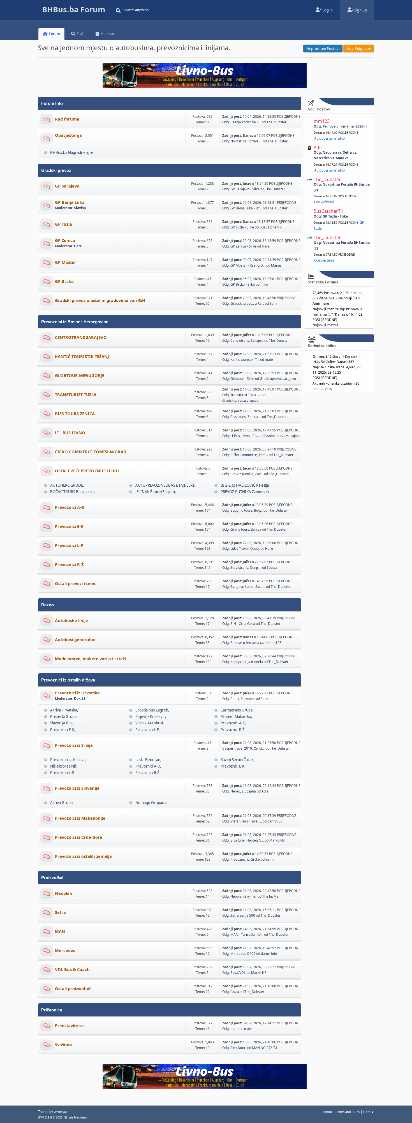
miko (264, 284)
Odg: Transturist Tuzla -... (241, 394)
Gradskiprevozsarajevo (278, 378)
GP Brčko (64, 281)
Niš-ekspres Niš (63, 766)
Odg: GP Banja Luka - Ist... (242, 208)
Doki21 (79, 698)
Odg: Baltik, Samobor (238, 698)
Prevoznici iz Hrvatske (77, 692)
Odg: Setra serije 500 (238, 915)
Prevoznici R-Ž (69, 564)
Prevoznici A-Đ (69, 507)
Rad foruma (67, 119)
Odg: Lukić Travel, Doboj (241, 548)
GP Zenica (65, 240)
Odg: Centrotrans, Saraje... (242, 340)
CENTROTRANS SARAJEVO (81, 337)
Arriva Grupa (61, 802)
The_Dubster (276, 122)
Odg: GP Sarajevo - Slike (241, 189)
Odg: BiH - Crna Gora (238, 623)
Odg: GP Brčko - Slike (238, 284)
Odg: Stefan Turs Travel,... (242, 821)
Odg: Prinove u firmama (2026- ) (340, 126)
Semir (274, 303)
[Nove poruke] (46, 120)
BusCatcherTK (271, 227)
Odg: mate (230, 1028)
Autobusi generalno (75, 639)
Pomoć (327, 1112)
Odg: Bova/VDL (234, 972)
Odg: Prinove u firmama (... (243, 642)
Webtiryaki (61, 1111)
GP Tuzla (63, 224)
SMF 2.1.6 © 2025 (50, 1117)
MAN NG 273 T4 (264, 1047)
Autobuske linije (71, 620)
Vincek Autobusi (149, 722)
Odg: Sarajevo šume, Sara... (243, 586)
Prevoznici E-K (69, 526)
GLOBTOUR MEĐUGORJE (79, 375)
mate (269, 359)
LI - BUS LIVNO (70, 432)
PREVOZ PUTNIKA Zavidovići (245, 491)
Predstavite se (69, 1025)
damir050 (275, 821)
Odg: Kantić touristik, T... (240, 359)
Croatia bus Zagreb (151, 710)
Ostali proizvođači (73, 988)
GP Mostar (65, 262)
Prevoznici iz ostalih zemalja (83, 856)
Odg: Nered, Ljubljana (239, 791)
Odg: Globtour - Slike (238, 378)
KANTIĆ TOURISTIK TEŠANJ (82, 356)
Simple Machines (75, 1117)
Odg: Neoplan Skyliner (239, 896)
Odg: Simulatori (234, 1047)
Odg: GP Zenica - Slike (239, 246)
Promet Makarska (236, 716)
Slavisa (80, 207)
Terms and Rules (348, 1112)
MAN (60, 931)
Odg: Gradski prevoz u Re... (243, 303)
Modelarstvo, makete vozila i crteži (90, 658)
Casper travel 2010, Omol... (243, 748)
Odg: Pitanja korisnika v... (241, 122)
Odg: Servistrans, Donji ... (241, 567)
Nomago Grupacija (151, 802)
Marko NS (277, 840)
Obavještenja (68, 135)
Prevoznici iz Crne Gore (78, 837)
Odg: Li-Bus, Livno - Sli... (240, 435)
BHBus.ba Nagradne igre (71, 152)
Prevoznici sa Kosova (67, 759)
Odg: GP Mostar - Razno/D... (243, 265)
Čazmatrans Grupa (237, 710)
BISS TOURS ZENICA (75, 413)
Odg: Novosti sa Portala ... (242, 141)
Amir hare (321, 303)
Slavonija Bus (61, 722)
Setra (60, 912)
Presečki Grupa (63, 716)
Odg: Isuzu (230, 991)
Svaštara (64, 1044)
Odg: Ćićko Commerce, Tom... (245, 454)
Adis (264, 791)
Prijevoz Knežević (150, 716)
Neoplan (63, 893)
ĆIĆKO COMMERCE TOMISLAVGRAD (90, 451)
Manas (276, 265)
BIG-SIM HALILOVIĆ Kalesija (245, 485)
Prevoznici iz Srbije (74, 745)
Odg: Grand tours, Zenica (241, 529)
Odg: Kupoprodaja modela (243, 661)
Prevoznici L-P (69, 545)
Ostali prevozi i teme (76, 583)
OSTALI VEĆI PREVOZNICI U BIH (87, 470)
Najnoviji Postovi (325, 325)
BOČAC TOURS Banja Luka (72, 491)
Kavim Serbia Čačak (237, 759)
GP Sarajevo (67, 186)
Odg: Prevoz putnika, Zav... (242, 474)
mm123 (275, 642)
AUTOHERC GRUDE (66, 485)
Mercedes (65, 950)
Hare (78, 246)
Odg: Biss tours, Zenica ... (241, 416)
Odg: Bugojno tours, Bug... (242, 510)
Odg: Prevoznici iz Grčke (241, 859)
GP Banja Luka (70, 202)
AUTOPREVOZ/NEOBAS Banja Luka (165, 485)
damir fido (269, 953)
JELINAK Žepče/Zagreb (155, 491)
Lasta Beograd (147, 759)
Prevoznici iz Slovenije (77, 788)
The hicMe (270, 896)
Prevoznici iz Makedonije (80, 818)
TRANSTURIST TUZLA (75, 394)
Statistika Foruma (323, 282)
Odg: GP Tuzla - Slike (238, 227)
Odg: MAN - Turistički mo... (242, 934)
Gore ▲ (368, 1112)
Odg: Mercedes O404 (238, 953)
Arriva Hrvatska (63, 710)
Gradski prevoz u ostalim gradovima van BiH (100, 300)
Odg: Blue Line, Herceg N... (243, 840)
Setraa (272, 567)
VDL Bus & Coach (72, 969)
